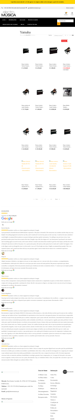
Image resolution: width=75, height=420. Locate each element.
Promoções (12, 20)
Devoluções (53, 397)
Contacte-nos (32, 24)
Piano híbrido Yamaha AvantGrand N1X (67, 107)
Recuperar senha (42, 397)
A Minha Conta (42, 374)
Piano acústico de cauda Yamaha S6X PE (26, 107)
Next (56, 199)
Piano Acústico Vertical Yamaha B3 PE (25, 66)
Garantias (53, 394)
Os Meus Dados (42, 377)
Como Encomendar (54, 379)
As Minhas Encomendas (41, 382)
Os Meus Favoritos (43, 394)
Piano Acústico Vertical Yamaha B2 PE (67, 147)
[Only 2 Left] (26, 50)
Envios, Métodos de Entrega (55, 384)
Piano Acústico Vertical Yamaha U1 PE (53, 147)
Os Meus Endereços (41, 387)
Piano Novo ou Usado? (10, 24)
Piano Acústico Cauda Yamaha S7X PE (66, 186)
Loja (4, 20)
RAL (51, 416)
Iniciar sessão (70, 8)
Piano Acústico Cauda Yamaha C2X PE (52, 107)
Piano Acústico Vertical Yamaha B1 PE (53, 66)
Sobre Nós (53, 374)
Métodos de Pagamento (53, 390)
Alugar (22, 20)
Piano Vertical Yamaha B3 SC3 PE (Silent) (39, 186)
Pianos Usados (33, 20)
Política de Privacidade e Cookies (54, 410)
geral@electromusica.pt (34, 8)
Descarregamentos (43, 391)
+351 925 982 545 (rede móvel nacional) (14, 8)
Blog (22, 24)
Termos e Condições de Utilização (54, 402)
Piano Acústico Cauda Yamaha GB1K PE (66, 66)
